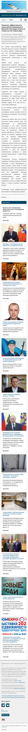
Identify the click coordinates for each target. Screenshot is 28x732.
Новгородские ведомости (19, 688)
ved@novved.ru (22, 682)
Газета (11, 20)
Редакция (3, 729)
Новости (3, 20)
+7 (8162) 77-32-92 (17, 680)
